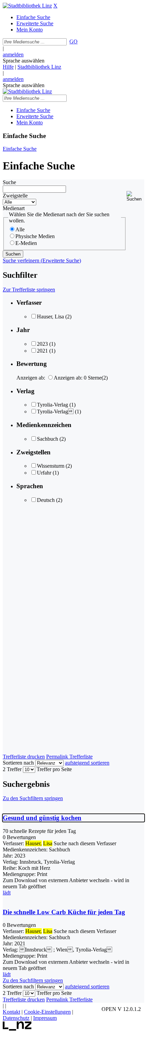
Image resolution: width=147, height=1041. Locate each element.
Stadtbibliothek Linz (39, 67)
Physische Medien (35, 236)
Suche (9, 182)
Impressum (45, 1018)
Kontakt (11, 1012)
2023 (42, 344)
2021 (42, 351)
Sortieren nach (18, 763)
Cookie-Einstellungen (47, 1012)
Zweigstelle (15, 195)
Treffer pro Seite (54, 769)
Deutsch (46, 500)
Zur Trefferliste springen (29, 289)
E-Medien (26, 243)
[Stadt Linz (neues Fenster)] (17, 1029)
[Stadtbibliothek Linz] (27, 6)
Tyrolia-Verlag (52, 405)
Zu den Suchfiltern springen (33, 798)
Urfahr (44, 473)
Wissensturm (50, 466)
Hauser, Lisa (50, 316)
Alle (20, 229)
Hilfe (8, 67)
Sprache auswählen (23, 61)
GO (73, 41)
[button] (135, 196)
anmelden (13, 54)
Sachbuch (47, 439)
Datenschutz (16, 1018)
